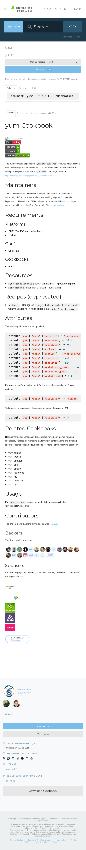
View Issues (43, 734)
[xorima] (7, 704)
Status (54, 842)
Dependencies (22, 113)
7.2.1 (41, 62)
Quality (48, 113)
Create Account (55, 8)
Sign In (77, 8)
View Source (43, 726)
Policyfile (11, 88)
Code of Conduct (16, 840)
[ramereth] (18, 704)
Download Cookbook (43, 791)
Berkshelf (23, 88)
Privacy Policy (60, 840)
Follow (45, 69)
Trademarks (18, 830)
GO (72, 26)
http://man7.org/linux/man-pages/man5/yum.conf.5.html (28, 175)
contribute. (54, 523)
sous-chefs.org (67, 201)
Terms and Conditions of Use (39, 840)
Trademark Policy (40, 842)
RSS (9, 48)
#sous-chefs (59, 205)
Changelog (34, 113)
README (10, 113)
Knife (34, 88)
